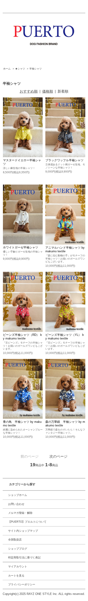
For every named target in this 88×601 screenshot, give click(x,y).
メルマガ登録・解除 (20, 512)
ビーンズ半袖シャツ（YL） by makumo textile (64, 336)
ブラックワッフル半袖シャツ (64, 160)
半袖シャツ (35, 68)
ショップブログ (17, 548)
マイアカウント (17, 566)
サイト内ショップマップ (23, 530)
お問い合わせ (16, 504)
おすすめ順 (29, 91)
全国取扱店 (15, 539)
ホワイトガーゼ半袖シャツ (20, 247)
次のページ (58, 456)
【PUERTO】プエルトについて (27, 521)
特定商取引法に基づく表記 (24, 557)
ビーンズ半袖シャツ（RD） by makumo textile (22, 336)
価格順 (47, 91)
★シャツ (20, 68)
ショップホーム (17, 495)
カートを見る (16, 575)
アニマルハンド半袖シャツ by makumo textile (65, 249)
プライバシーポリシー (21, 584)
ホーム (7, 68)
